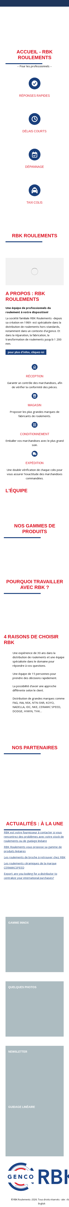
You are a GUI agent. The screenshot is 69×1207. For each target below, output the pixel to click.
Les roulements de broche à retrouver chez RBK (35, 857)
